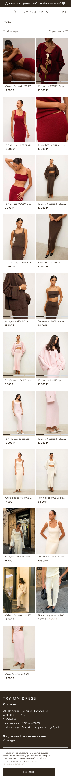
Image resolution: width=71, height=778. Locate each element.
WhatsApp (13, 719)
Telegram (12, 740)
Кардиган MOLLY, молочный (21, 556)
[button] (6, 81)
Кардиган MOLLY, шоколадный (23, 321)
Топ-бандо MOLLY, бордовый (22, 204)
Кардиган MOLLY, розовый (53, 380)
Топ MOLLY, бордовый (18, 145)
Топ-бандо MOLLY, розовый (21, 380)
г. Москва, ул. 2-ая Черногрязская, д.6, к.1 (31, 727)
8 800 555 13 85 (16, 715)
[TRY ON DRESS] (35, 12)
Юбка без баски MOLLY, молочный (25, 497)
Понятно (28, 771)
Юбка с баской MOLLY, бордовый (24, 86)
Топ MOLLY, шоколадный (19, 262)
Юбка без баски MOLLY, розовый (24, 674)
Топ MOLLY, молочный (51, 556)
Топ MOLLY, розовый (17, 439)
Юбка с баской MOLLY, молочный (24, 615)
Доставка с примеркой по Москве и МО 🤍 (35, 3)
